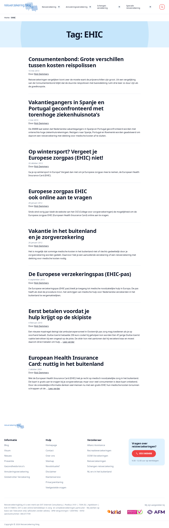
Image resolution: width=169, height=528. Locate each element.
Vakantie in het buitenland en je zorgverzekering (62, 234)
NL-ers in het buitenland (99, 471)
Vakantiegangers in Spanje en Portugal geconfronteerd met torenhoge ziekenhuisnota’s (66, 108)
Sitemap (50, 461)
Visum (7, 450)
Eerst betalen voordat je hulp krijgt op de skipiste (59, 314)
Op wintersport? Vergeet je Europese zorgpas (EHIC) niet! (65, 154)
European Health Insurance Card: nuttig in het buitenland (66, 360)
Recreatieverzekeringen (99, 450)
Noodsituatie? (53, 466)
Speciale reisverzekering (133, 6)
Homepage (51, 445)
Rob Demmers (41, 74)
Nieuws (8, 455)
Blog (6, 445)
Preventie (9, 461)
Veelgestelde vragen (56, 487)
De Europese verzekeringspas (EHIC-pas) (79, 274)
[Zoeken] (162, 7)
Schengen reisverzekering (100, 466)
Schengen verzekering (102, 6)
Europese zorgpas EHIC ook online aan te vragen (60, 194)
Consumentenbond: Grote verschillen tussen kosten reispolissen (76, 62)
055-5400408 (145, 453)
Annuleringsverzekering (77, 7)
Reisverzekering (49, 7)
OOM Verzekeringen (97, 455)
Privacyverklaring (54, 482)
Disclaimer (51, 471)
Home (6, 17)
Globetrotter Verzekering (17, 476)
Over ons (50, 455)
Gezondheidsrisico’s (14, 466)
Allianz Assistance (96, 445)
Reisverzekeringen (96, 461)
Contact (50, 450)
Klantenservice (53, 476)
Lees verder (69, 341)
